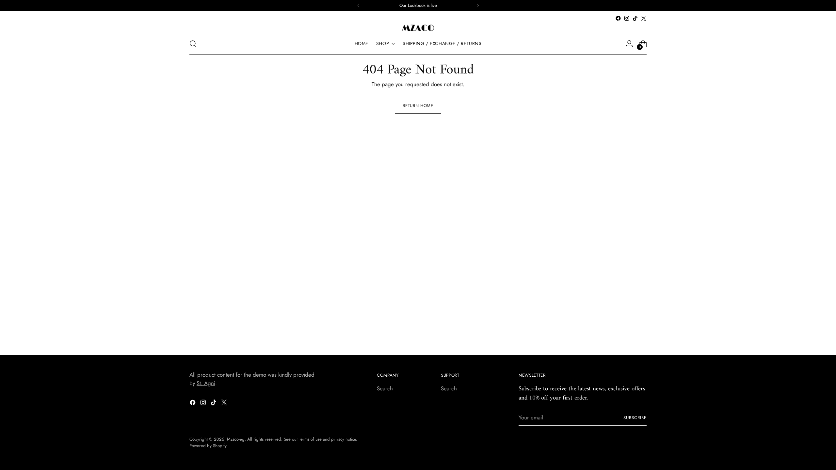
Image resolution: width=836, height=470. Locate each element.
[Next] (478, 5)
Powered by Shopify (208, 446)
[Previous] (358, 5)
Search (385, 388)
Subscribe (635, 418)
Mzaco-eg (236, 439)
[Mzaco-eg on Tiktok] (635, 18)
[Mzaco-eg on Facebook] (618, 18)
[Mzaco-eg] (418, 28)
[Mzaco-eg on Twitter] (644, 18)
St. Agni (206, 383)
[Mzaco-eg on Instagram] (627, 18)
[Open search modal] (193, 43)
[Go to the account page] (629, 43)
